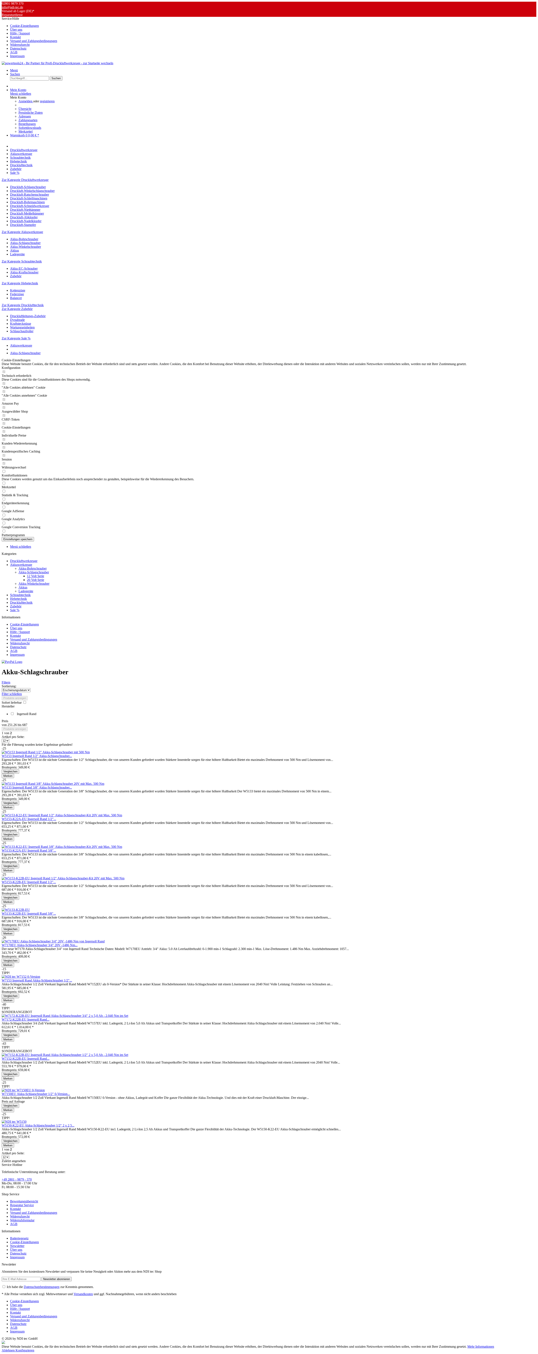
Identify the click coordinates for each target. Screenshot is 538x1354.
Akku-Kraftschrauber (24, 272)
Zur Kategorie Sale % (16, 338)
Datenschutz (18, 48)
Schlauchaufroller (21, 331)
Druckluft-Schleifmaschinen (28, 198)
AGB (13, 52)
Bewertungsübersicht (24, 1201)
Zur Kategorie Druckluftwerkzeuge (25, 180)
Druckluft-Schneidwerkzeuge (29, 206)
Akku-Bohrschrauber (24, 239)
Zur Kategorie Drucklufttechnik (23, 305)
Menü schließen (20, 93)
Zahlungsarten (27, 120)
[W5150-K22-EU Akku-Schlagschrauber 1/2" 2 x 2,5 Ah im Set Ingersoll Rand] (14, 1121)
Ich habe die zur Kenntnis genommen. (50, 1287)
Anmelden (25, 101)
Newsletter (17, 1246)
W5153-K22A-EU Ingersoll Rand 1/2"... (29, 819)
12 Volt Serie (35, 576)
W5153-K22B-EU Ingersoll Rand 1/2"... (29, 882)
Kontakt (15, 37)
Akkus (14, 250)
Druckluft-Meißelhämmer (27, 213)
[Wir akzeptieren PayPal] (12, 662)
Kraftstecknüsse (20, 323)
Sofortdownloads (29, 127)
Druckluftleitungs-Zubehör (28, 316)
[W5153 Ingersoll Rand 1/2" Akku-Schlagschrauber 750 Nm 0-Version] (46, 752)
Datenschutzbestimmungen (41, 1287)
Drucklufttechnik (21, 602)
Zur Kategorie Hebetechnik (20, 283)
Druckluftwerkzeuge (23, 561)
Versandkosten (83, 1294)
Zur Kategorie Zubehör (17, 309)
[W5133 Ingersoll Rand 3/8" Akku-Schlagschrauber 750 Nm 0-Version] (53, 783)
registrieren (47, 101)
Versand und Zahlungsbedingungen (33, 41)
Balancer (16, 298)
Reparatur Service (22, 1205)
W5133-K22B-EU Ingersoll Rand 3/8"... (29, 913)
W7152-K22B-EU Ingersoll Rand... (25, 1058)
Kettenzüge (17, 290)
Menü (14, 70)
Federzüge (17, 294)
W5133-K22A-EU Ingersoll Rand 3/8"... (29, 850)
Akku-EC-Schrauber (24, 268)
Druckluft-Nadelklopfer (25, 221)
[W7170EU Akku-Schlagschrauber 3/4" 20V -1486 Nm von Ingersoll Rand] (53, 941)
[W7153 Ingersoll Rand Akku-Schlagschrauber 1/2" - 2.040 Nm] (21, 976)
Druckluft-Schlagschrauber (28, 187)
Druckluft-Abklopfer (24, 217)
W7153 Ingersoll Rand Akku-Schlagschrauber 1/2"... (37, 980)
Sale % (14, 610)
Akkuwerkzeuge (21, 564)
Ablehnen (9, 1350)
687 (24, 725)
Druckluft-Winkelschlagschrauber (32, 191)
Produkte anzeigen (14, 698)
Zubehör (15, 276)
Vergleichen (10, 771)
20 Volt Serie (35, 580)
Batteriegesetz (19, 1238)
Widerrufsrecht (20, 44)
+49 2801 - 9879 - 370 (17, 1179)
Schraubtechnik (20, 595)
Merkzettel (25, 131)
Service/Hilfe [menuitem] (29, 37)
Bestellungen (27, 124)
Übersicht (24, 109)
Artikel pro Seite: (13, 737)
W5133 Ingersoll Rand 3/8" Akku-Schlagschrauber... (37, 787)
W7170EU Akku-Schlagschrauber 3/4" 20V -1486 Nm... (40, 945)
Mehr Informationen (480, 1346)
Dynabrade (17, 320)
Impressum (17, 56)
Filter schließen (12, 694)
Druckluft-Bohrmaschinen (27, 202)
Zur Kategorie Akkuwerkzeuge (22, 232)
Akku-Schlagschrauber (25, 243)
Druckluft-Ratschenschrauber (29, 194)
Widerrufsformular (22, 1220)
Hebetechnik (18, 598)
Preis (5, 721)
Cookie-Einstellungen (24, 26)
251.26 (13, 725)
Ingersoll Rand (26, 714)
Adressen (24, 116)
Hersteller (8, 706)
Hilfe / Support (20, 33)
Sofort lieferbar (12, 702)
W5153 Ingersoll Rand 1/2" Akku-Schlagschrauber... (37, 756)
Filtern (6, 682)
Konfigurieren (25, 1350)
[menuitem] (273, 26)
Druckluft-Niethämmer (25, 209)
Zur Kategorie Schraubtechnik (22, 261)
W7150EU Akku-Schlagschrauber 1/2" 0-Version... (36, 1094)
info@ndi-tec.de (12, 7)
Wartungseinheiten (22, 327)
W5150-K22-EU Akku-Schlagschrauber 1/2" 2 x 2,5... (38, 1125)
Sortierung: (9, 686)
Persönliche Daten (30, 112)
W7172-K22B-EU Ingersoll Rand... (25, 1019)
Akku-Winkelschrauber (25, 246)
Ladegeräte (17, 254)
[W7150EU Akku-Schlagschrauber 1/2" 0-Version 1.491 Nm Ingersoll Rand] (23, 1090)
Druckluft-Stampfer (23, 225)
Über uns (16, 29)
